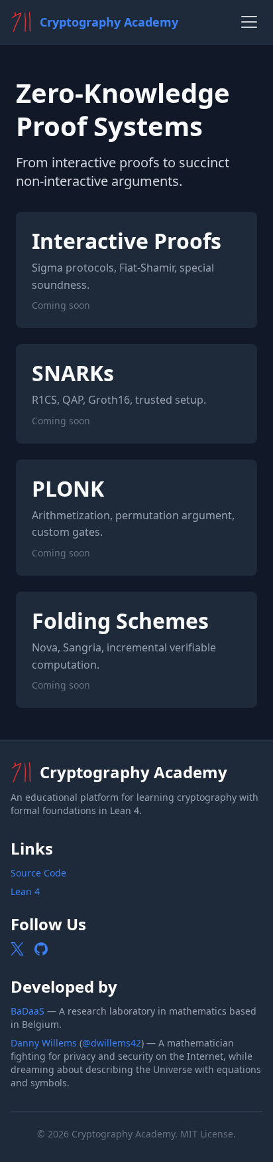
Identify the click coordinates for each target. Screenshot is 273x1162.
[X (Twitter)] (17, 948)
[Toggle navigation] (249, 22)
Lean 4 (25, 891)
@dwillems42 (111, 1043)
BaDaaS (27, 1011)
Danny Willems (44, 1043)
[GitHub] (41, 948)
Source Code (38, 873)
